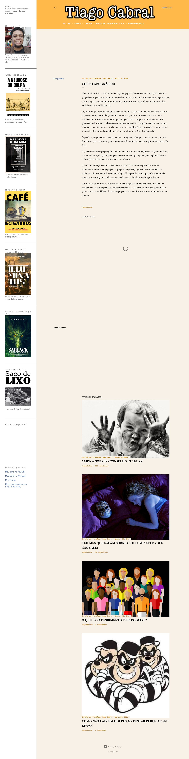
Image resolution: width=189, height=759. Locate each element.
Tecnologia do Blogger (115, 747)
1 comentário (100, 730)
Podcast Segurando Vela (110, 24)
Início (66, 24)
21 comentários (101, 552)
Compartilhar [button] (58, 79)
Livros (88, 24)
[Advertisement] (112, 53)
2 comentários (101, 625)
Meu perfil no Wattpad (15, 476)
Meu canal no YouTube (15, 472)
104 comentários (102, 466)
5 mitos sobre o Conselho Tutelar (112, 461)
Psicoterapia (136, 24)
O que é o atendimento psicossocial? (114, 620)
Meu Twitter (10, 480)
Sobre (77, 24)
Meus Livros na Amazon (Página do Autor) (16, 485)
